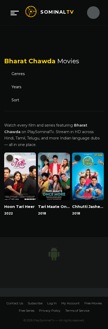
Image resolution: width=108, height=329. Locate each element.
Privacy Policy (50, 310)
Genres (18, 73)
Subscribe (35, 303)
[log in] (90, 12)
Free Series (26, 310)
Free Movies (93, 303)
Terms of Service (77, 310)
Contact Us (14, 303)
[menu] (14, 12)
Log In (52, 303)
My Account (70, 303)
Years (16, 86)
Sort (16, 99)
